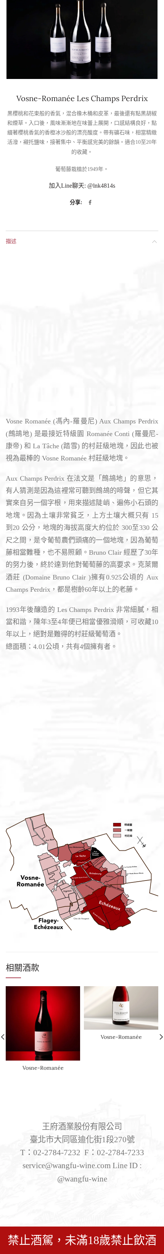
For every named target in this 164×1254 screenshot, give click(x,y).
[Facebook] (90, 203)
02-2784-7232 (56, 1152)
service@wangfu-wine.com (67, 1165)
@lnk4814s (101, 185)
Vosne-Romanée (43, 1067)
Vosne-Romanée (121, 1036)
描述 (11, 241)
